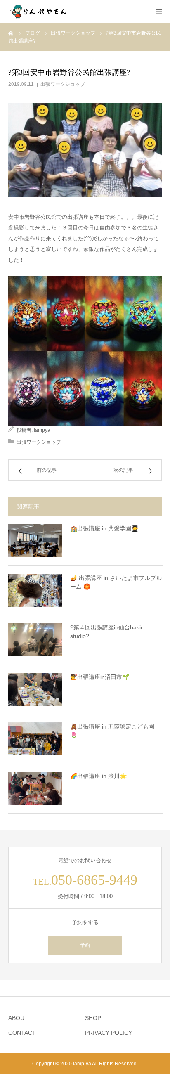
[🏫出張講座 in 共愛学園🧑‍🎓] (35, 540)
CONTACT (22, 1032)
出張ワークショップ (62, 84)
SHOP (93, 1018)
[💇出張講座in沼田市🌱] (35, 689)
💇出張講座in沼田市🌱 (99, 677)
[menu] (158, 11)
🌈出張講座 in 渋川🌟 (98, 776)
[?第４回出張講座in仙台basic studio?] (35, 639)
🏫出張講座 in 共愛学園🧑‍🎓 (104, 528)
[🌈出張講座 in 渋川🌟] (35, 788)
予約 (85, 945)
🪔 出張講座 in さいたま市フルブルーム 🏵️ (116, 582)
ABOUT (18, 1018)
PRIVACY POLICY (108, 1032)
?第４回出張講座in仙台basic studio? (107, 631)
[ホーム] (11, 33)
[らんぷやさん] (39, 11)
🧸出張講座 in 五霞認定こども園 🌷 (112, 730)
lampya (42, 430)
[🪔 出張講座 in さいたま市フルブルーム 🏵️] (35, 590)
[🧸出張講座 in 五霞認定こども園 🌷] (35, 738)
